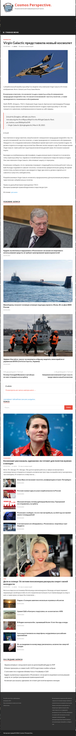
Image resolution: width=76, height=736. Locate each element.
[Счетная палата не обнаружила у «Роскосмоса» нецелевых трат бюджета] (9, 530)
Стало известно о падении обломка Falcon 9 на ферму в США (26, 671)
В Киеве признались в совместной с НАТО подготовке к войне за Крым (29, 668)
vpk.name (14, 192)
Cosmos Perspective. (33, 5)
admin (15, 46)
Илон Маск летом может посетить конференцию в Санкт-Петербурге (44, 480)
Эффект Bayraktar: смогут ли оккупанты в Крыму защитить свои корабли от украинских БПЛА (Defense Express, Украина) (33, 360)
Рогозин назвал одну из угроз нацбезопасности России (39, 491)
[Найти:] (38, 407)
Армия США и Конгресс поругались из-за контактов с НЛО (40, 611)
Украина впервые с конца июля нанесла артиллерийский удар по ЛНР (29, 665)
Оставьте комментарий (26, 46)
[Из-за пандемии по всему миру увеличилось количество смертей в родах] (9, 651)
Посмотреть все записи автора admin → (20, 390)
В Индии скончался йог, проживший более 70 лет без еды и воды (42, 622)
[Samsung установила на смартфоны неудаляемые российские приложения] (9, 640)
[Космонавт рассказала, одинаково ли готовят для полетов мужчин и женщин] (38, 456)
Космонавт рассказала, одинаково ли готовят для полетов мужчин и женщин (32, 680)
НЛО (4, 578)
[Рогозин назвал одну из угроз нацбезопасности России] (9, 498)
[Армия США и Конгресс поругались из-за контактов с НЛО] (9, 618)
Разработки (7, 39)
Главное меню (12, 32)
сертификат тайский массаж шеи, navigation (19, 399)
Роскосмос (6, 458)
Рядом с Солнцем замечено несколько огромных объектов (40, 600)
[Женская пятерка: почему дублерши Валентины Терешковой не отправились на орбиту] (9, 509)
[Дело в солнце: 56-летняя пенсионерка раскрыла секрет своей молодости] (38, 577)
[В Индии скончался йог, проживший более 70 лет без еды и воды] (9, 629)
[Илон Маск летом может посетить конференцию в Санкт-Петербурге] (9, 487)
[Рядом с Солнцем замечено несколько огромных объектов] (9, 607)
